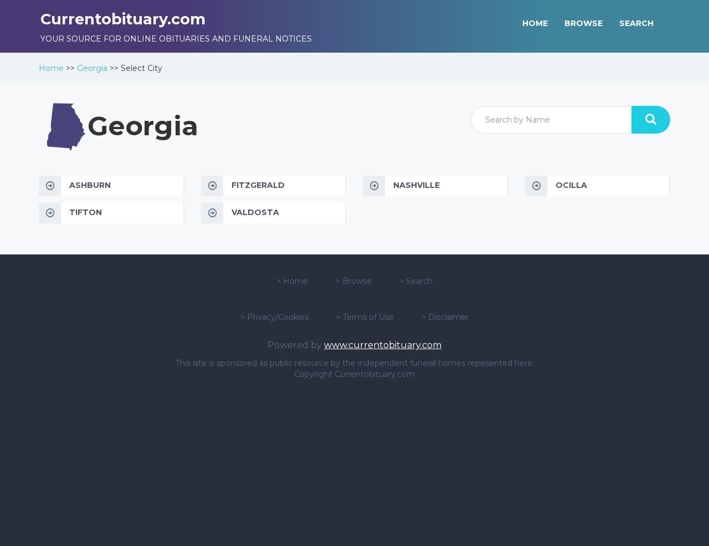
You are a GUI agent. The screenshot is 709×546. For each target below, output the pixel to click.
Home (51, 68)
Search (419, 281)
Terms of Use (368, 317)
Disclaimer (448, 317)
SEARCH (636, 23)
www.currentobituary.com (382, 345)
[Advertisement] (354, 462)
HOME (535, 23)
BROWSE (583, 23)
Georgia (92, 68)
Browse (357, 281)
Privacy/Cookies (278, 317)
